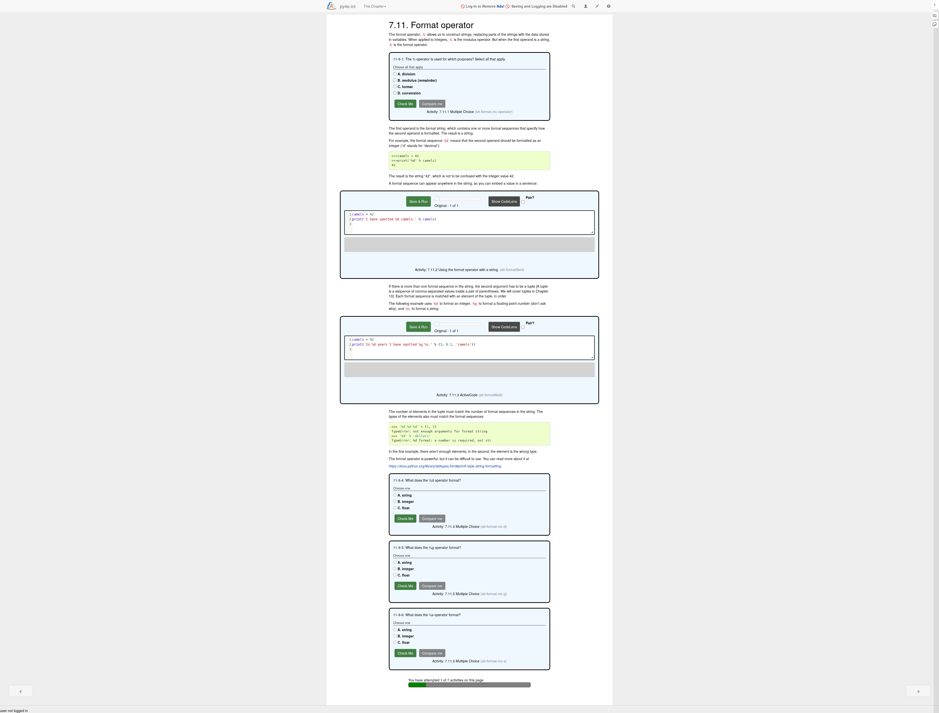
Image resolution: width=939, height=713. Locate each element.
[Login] (331, 6)
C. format (405, 86)
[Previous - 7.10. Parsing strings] (21, 691)
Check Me (405, 103)
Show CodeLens (504, 201)
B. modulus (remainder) (417, 80)
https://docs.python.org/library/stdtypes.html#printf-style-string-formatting (445, 466)
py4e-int (348, 6)
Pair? (530, 197)
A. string (405, 495)
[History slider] (437, 199)
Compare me (432, 103)
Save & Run (418, 201)
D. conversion (409, 93)
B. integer (406, 501)
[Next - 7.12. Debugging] (918, 691)
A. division (406, 73)
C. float (404, 507)
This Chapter (374, 6)
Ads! (500, 6)
